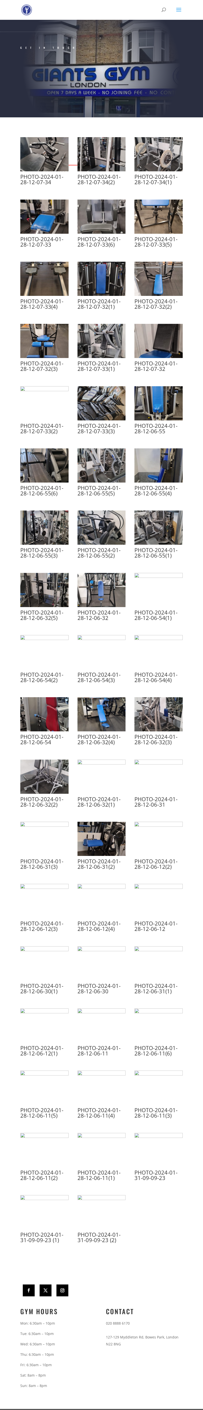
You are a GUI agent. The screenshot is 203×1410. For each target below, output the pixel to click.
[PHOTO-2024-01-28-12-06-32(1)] (101, 763)
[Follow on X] (45, 1290)
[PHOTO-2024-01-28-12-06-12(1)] (44, 1012)
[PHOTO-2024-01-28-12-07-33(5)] (158, 232)
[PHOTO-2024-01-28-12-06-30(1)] (44, 950)
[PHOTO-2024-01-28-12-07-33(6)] (101, 232)
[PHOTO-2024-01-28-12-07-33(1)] (101, 356)
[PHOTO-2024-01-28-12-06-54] (44, 730)
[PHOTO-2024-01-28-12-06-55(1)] (158, 543)
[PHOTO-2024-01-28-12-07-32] (158, 356)
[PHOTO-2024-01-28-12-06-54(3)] (101, 638)
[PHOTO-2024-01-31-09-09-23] (158, 1136)
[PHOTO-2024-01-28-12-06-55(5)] (101, 481)
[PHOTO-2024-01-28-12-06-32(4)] (101, 730)
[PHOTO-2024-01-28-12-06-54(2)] (44, 638)
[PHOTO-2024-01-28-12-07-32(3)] (44, 356)
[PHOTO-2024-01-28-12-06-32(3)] (158, 730)
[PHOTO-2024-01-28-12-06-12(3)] (44, 887)
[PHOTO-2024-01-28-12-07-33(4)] (44, 294)
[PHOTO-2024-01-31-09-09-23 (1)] (44, 1198)
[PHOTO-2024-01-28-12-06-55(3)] (44, 543)
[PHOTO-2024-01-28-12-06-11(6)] (158, 1012)
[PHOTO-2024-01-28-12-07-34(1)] (158, 170)
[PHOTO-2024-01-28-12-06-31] (158, 763)
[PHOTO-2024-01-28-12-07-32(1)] (101, 294)
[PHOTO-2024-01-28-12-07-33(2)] (44, 389)
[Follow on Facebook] (29, 1290)
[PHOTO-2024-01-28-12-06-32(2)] (44, 792)
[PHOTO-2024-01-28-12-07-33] (44, 232)
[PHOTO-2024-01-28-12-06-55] (158, 419)
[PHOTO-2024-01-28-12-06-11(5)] (44, 1074)
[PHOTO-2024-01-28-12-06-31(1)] (158, 950)
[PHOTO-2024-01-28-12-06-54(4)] (158, 638)
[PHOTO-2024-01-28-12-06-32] (101, 605)
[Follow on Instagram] (62, 1290)
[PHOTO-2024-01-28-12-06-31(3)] (44, 825)
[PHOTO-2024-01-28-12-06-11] (101, 1012)
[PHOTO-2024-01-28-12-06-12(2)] (158, 825)
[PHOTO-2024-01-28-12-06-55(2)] (101, 543)
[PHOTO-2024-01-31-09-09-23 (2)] (101, 1198)
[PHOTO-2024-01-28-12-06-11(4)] (101, 1074)
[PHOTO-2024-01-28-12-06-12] (158, 887)
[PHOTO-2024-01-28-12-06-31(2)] (101, 854)
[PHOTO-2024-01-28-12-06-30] (101, 950)
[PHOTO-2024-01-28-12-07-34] (44, 170)
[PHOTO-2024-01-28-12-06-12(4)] (101, 887)
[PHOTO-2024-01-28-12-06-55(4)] (158, 481)
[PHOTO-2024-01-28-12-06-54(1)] (158, 576)
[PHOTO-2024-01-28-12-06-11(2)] (44, 1136)
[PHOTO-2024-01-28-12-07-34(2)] (101, 170)
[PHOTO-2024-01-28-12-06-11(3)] (158, 1074)
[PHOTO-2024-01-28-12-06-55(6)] (44, 481)
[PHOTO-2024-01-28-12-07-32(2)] (158, 294)
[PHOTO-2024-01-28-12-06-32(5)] (44, 605)
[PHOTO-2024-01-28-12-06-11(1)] (101, 1136)
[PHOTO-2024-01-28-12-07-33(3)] (101, 419)
